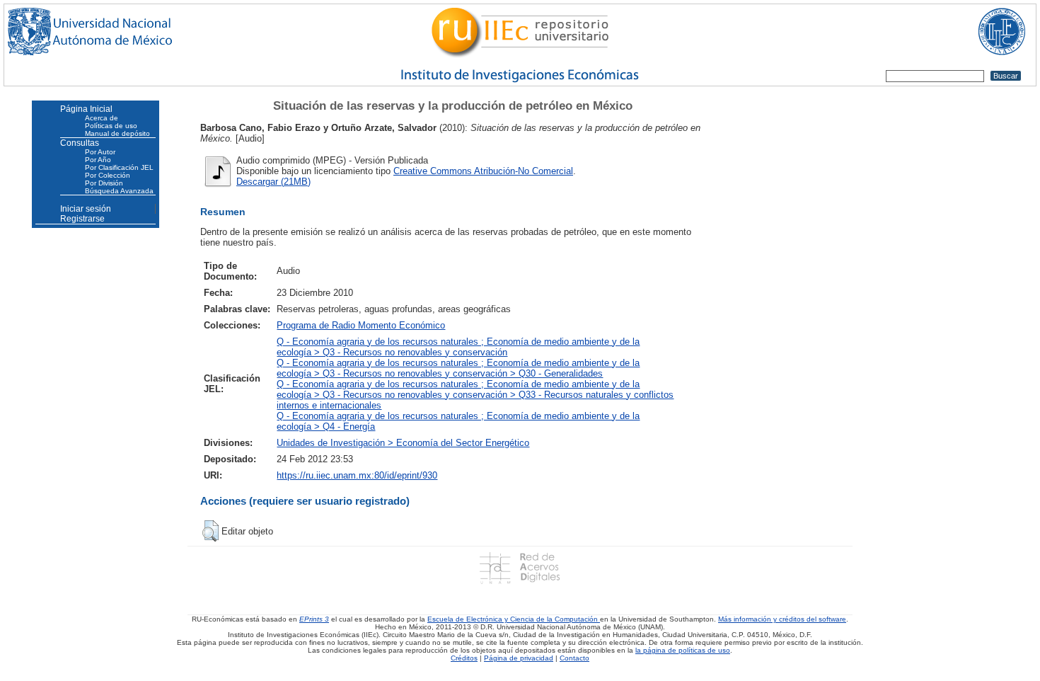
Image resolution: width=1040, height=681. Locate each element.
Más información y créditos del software (782, 619)
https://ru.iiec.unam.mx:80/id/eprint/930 (357, 475)
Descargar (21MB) (273, 181)
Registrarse (82, 219)
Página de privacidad (518, 658)
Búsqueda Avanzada (119, 191)
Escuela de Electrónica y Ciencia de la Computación (513, 619)
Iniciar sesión (85, 209)
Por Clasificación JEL (119, 167)
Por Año (98, 160)
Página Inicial (86, 109)
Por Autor (100, 152)
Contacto (574, 658)
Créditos (464, 658)
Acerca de (101, 118)
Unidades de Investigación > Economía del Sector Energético (403, 442)
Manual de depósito (117, 133)
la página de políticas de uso (682, 650)
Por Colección (107, 175)
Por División (104, 183)
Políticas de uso (111, 126)
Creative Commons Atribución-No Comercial (483, 171)
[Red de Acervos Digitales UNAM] (519, 568)
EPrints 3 (314, 619)
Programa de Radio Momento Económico (361, 325)
